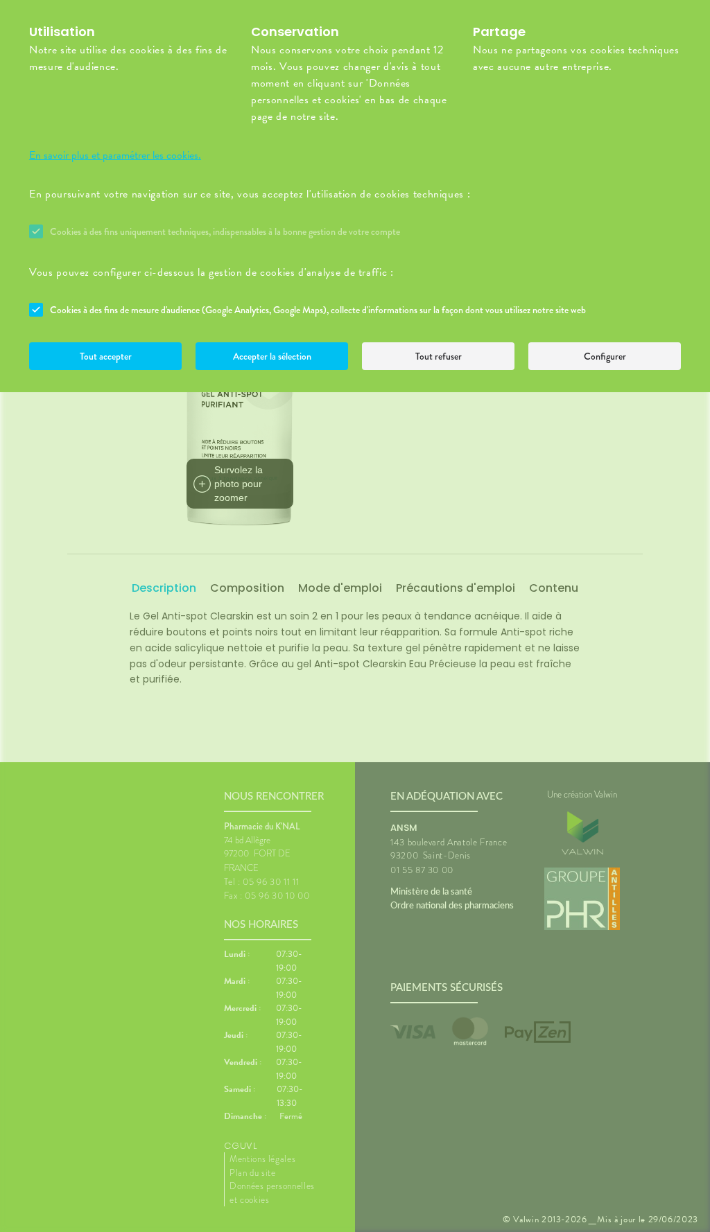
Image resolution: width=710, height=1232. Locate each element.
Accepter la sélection (272, 356)
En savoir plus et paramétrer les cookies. (115, 155)
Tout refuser (438, 356)
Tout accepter (106, 356)
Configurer (605, 356)
